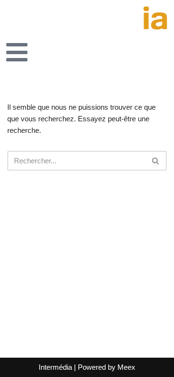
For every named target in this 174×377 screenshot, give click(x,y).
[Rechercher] (156, 161)
